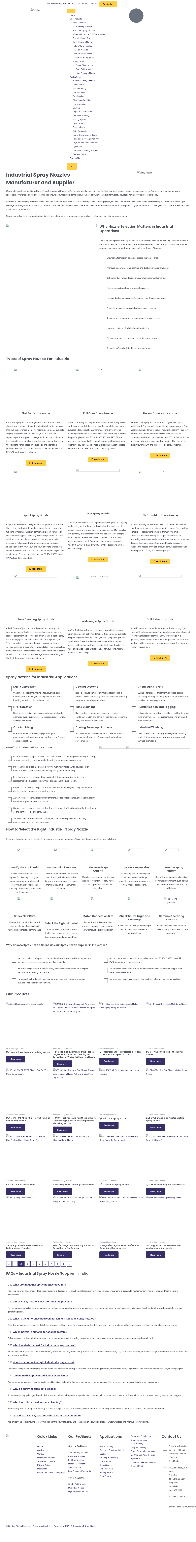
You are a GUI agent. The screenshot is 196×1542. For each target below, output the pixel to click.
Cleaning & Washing (82, 100)
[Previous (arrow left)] (4, 1540)
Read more (15, 1059)
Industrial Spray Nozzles (84, 81)
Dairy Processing (80, 131)
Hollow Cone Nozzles (82, 46)
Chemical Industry (81, 115)
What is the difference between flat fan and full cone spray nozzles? (54, 1318)
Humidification (79, 92)
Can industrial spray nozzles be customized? (40, 1375)
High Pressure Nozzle (85, 73)
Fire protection (79, 104)
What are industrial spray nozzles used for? (39, 1284)
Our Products (76, 19)
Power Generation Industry (85, 135)
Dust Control (78, 84)
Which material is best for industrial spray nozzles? (44, 1345)
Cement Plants (79, 154)
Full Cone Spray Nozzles (84, 30)
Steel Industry (79, 127)
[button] (98, 663)
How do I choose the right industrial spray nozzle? (43, 1362)
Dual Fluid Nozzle (84, 69)
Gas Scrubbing (79, 88)
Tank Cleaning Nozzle (82, 42)
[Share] (22, 1535)
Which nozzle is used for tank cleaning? (37, 1402)
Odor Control (79, 123)
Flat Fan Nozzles (80, 50)
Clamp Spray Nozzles (82, 53)
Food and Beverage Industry (86, 139)
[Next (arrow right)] (13, 1540)
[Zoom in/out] (4, 1535)
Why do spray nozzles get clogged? (35, 1388)
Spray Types (78, 61)
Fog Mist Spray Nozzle (83, 38)
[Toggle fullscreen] (13, 1535)
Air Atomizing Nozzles (82, 26)
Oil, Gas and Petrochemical (85, 142)
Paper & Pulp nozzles (82, 112)
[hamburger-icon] (71, 11)
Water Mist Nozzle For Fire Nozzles (89, 34)
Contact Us (75, 158)
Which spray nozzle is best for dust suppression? (43, 1301)
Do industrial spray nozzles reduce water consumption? (47, 1415)
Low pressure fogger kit (83, 57)
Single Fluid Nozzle (84, 65)
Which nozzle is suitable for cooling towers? (40, 1332)
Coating (76, 108)
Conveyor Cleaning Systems (85, 150)
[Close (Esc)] (31, 1535)
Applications (75, 77)
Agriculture (78, 146)
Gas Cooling (78, 96)
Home (72, 15)
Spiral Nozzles (79, 23)
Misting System (80, 119)
